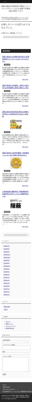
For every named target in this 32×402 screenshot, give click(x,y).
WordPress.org (10, 328)
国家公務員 (7, 64)
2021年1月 (7, 289)
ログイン (8, 321)
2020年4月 (7, 294)
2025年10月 (7, 257)
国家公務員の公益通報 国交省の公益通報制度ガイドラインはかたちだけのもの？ (15, 59)
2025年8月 (7, 263)
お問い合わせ (6, 387)
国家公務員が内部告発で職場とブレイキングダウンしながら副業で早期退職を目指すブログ (16, 8)
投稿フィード (9, 324)
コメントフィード (11, 326)
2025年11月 (7, 254)
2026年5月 (7, 251)
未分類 (5, 309)
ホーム (4, 384)
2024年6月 (7, 269)
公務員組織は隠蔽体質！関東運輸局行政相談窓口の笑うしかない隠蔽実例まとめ (15, 194)
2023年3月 (7, 283)
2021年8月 (7, 286)
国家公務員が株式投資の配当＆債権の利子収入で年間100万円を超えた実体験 (15, 114)
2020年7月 (7, 291)
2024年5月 (7, 271)
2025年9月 (7, 260)
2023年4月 (7, 280)
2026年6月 (7, 249)
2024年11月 (7, 266)
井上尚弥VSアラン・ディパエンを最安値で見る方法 (17, 391)
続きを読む (25, 79)
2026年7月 (7, 246)
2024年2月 (7, 274)
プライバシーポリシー (9, 389)
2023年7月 (7, 277)
